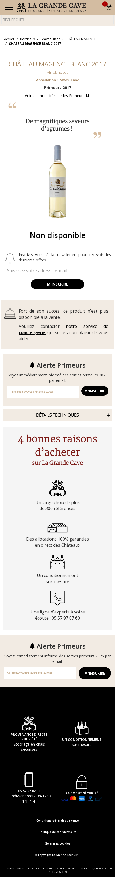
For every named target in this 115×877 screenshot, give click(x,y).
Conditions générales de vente (57, 820)
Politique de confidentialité (57, 832)
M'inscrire (57, 284)
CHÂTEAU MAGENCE (81, 39)
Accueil (9, 39)
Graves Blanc (50, 39)
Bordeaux (27, 39)
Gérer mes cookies (57, 843)
